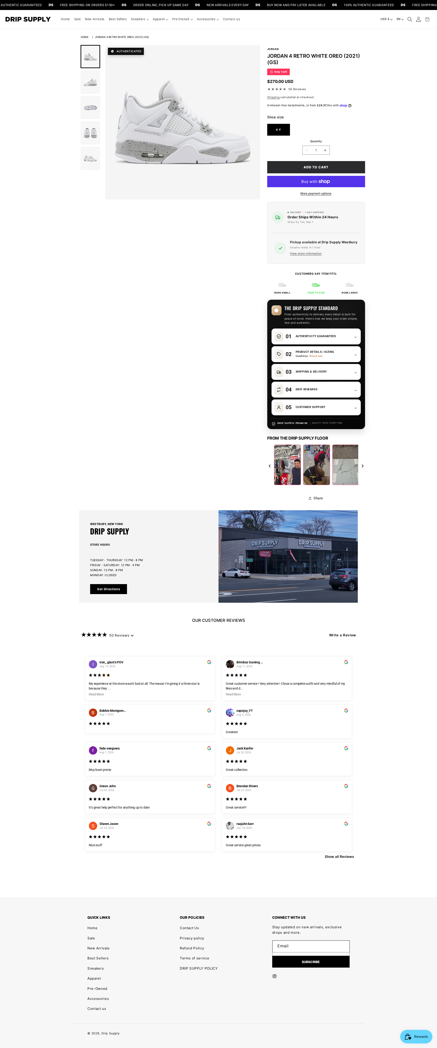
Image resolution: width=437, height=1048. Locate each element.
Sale (91, 938)
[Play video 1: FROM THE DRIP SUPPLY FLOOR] (287, 465)
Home (85, 37)
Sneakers (95, 968)
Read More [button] (96, 694)
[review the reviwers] (209, 663)
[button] (140, 19)
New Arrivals (98, 948)
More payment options (316, 193)
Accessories (98, 998)
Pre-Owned (97, 988)
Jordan (273, 49)
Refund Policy (192, 948)
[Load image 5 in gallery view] (90, 158)
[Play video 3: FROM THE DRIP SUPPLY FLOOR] (345, 465)
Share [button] (318, 498)
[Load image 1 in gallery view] (90, 56)
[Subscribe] (311, 962)
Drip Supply (110, 1033)
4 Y (278, 129)
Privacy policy (192, 938)
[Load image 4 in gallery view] (90, 133)
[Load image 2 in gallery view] (90, 82)
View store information (306, 253)
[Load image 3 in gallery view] (90, 107)
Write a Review (342, 635)
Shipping (273, 97)
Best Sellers (98, 958)
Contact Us (189, 928)
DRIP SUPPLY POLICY (199, 968)
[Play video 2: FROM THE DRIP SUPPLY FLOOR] (316, 465)
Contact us (96, 1008)
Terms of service (194, 958)
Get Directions (108, 589)
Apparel (94, 978)
